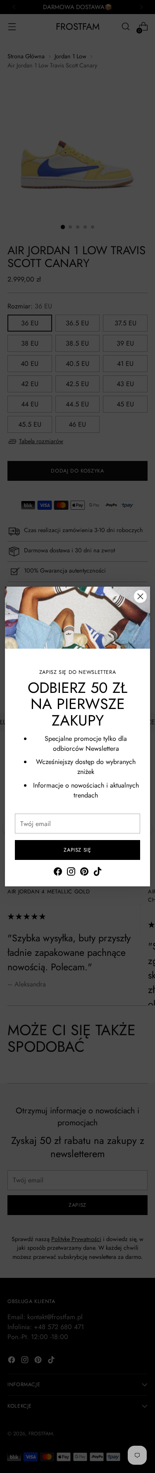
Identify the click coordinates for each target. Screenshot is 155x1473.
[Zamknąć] (140, 596)
